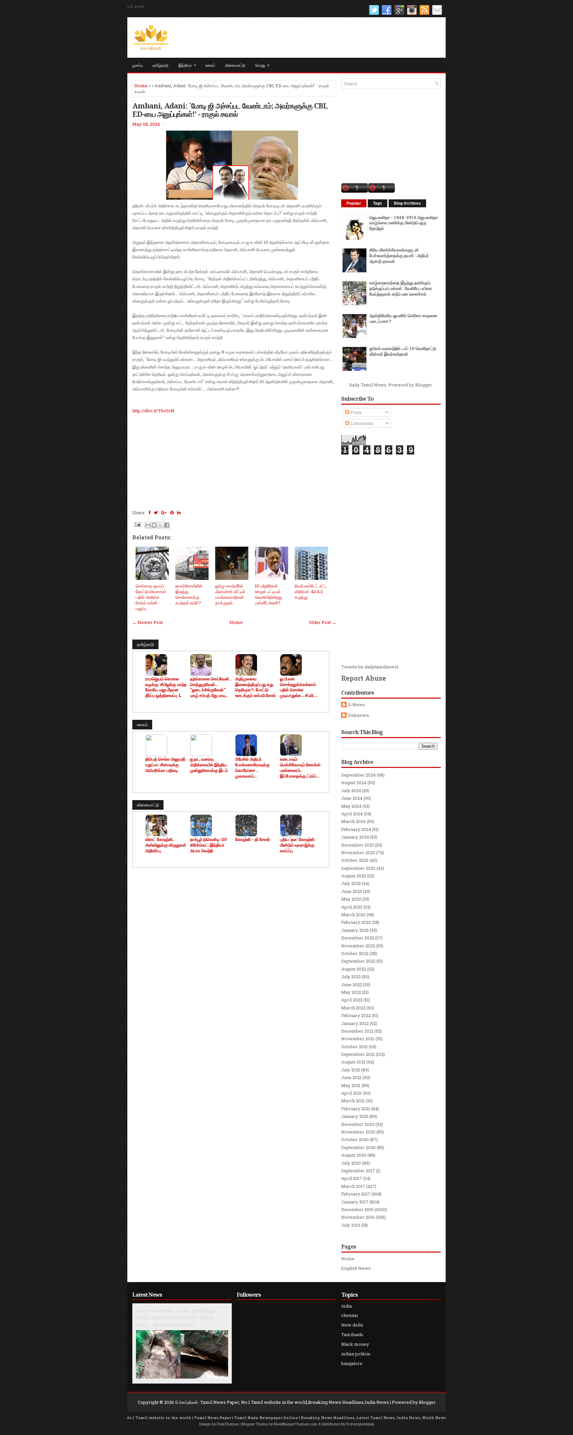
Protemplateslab (360, 1423)
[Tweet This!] (155, 512)
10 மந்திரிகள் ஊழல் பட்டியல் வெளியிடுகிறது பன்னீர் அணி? (268, 594)
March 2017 (353, 1186)
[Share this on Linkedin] (178, 512)
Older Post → (322, 622)
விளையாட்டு (235, 65)
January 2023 (355, 930)
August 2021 (353, 1062)
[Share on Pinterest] (171, 512)
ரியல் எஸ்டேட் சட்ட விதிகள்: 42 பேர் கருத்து (311, 591)
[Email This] (148, 525)
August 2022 (353, 969)
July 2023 (351, 883)
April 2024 (352, 814)
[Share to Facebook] (166, 525)
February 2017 (355, 1194)
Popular (354, 203)
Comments (361, 423)
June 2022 (351, 985)
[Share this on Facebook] (149, 512)
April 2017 (351, 1178)
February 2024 (356, 829)
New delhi (352, 1325)
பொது (262, 65)
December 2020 (357, 1124)
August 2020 (353, 1155)
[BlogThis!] (154, 525)
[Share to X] (160, 525)
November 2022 (358, 946)
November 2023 (358, 852)
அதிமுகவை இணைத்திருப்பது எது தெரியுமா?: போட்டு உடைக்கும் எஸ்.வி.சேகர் (255, 687)
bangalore (351, 1363)
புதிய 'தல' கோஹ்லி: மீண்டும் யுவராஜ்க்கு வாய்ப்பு (297, 845)
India (346, 1306)
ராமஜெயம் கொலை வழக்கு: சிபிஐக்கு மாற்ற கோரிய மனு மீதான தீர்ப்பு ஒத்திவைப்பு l (165, 687)
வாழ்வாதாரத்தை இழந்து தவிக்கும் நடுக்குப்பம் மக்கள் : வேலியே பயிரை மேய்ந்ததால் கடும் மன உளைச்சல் (400, 288)
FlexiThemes (228, 1423)
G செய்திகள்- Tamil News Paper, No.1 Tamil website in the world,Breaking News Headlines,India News (282, 1402)
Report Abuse (363, 678)
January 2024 (355, 837)
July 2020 (351, 1163)
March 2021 (353, 1101)
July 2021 (350, 1070)
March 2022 (353, 1008)
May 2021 (350, 1085)
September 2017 (358, 1171)
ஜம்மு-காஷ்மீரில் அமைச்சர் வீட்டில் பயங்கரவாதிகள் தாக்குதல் (230, 594)
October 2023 (354, 860)
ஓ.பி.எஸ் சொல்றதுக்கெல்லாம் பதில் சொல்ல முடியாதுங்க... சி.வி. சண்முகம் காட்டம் (298, 687)
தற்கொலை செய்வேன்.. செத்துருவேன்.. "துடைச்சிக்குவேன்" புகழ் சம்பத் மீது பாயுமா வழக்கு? (210, 687)
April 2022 (351, 1000)
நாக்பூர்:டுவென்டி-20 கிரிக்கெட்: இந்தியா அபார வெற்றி (208, 845)
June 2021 (351, 1077)
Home (141, 86)
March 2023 (353, 915)
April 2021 (351, 1093)
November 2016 (358, 1217)
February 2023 (356, 922)
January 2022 (355, 1023)
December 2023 (357, 845)
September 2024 (358, 775)
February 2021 (355, 1109)
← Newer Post (147, 622)
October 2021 (354, 1047)
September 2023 (358, 868)
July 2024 (351, 790)
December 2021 (357, 1031)
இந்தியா (187, 65)
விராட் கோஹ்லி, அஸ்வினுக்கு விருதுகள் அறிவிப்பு (165, 845)
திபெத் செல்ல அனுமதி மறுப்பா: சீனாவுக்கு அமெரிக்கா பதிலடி (165, 764)
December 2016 (357, 1209)
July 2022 (351, 977)
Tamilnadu (352, 1334)
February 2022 (356, 1015)
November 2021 (357, 1039)
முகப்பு (137, 65)
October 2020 (355, 1139)
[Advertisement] (234, 460)
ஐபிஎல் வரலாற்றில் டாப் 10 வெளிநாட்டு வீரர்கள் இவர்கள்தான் (402, 351)
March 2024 (353, 821)
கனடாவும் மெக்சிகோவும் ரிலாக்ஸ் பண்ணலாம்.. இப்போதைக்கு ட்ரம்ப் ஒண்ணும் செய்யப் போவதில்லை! (300, 767)
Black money (355, 1344)
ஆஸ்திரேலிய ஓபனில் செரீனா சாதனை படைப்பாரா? (403, 318)
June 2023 (351, 891)
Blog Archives (407, 203)
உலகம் (210, 65)
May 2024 (351, 806)
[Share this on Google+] (163, 512)
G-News (356, 705)
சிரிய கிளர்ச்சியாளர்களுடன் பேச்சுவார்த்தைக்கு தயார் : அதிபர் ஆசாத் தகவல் (399, 255)
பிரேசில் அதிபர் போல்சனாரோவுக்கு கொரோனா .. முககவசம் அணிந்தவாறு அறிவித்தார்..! (252, 767)
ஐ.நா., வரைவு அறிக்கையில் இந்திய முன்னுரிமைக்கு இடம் (209, 764)
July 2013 (350, 1225)
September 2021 (358, 1054)
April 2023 (351, 907)
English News (356, 1268)
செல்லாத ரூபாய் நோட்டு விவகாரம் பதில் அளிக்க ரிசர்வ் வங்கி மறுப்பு (151, 597)
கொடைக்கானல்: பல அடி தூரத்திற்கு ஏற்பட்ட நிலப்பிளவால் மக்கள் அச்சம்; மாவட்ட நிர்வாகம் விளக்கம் (176, 1317)
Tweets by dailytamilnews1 (370, 667)
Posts (355, 412)
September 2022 (358, 961)
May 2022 (351, 992)
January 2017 (354, 1202)
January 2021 (354, 1116)
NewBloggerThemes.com (295, 1423)
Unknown (358, 715)
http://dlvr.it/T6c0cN (153, 411)
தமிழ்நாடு (160, 65)
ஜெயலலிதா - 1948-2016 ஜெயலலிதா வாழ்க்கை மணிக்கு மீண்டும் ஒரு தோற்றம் (403, 223)
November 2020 (358, 1132)
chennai (349, 1315)
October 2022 (354, 953)
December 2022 (357, 938)
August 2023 (353, 876)
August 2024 (353, 783)
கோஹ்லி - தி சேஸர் (252, 839)
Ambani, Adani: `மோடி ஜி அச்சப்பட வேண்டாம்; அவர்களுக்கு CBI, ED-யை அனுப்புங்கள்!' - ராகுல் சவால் (230, 109)
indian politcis (355, 1354)
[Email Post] (137, 524)
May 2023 (351, 899)
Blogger (423, 385)
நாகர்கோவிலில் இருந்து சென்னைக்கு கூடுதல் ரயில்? (189, 594)
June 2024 (351, 798)
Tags (377, 203)
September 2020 (358, 1147)
